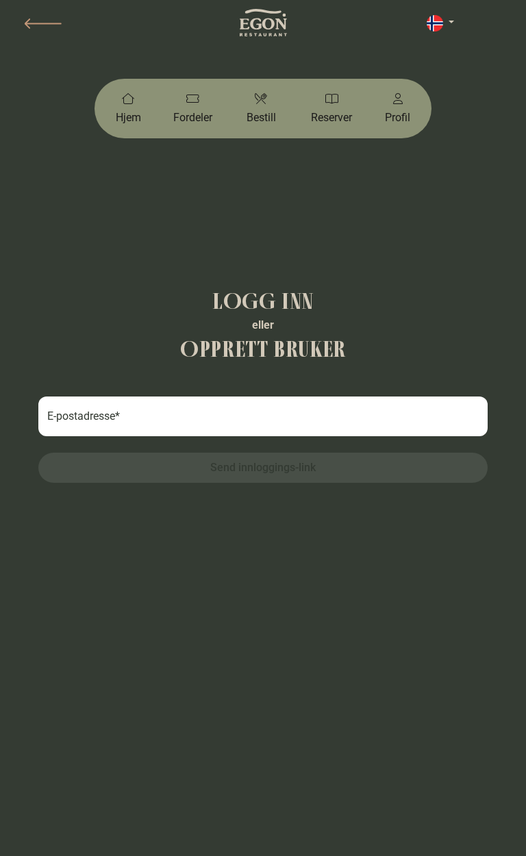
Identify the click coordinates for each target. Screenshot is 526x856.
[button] (43, 23)
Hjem (128, 117)
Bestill (261, 117)
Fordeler (192, 117)
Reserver (331, 117)
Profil (397, 117)
